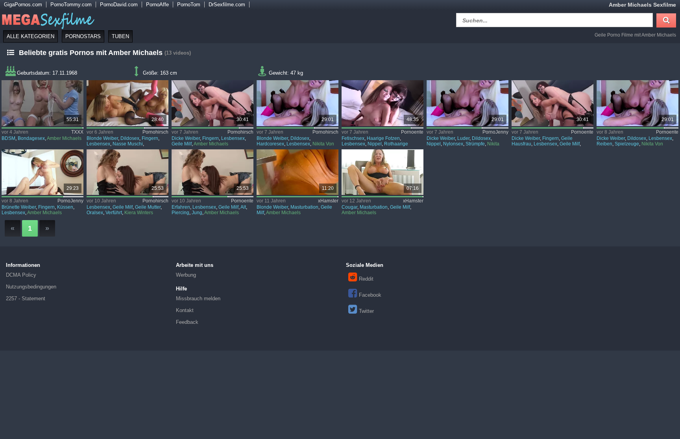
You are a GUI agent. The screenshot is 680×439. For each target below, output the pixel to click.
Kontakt (185, 310)
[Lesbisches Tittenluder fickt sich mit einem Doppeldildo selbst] (467, 103)
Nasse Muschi (128, 144)
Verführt (113, 212)
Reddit (366, 279)
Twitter (366, 311)
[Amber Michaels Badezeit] (297, 172)
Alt (243, 207)
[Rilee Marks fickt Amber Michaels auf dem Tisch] (42, 172)
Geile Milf (182, 144)
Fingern (150, 138)
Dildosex (129, 138)
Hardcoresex (270, 144)
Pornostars (83, 36)
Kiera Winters (138, 212)
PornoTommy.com (71, 4)
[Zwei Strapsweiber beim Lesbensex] (212, 103)
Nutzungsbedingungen (31, 287)
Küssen (65, 207)
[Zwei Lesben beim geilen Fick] (297, 103)
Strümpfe (475, 144)
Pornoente (412, 132)
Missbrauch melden (198, 298)
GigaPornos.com (23, 4)
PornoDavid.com (119, 4)
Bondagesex (31, 138)
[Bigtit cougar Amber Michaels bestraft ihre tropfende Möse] (382, 172)
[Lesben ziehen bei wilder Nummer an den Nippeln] (382, 103)
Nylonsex (453, 144)
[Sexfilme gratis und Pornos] (47, 19)
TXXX (77, 132)
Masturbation (304, 207)
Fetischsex (353, 138)
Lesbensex (98, 144)
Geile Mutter (148, 207)
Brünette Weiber (19, 207)
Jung (197, 212)
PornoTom (188, 4)
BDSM (8, 138)
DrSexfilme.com (227, 4)
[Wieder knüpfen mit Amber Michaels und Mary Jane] (42, 103)
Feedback (187, 322)
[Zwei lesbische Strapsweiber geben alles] (552, 103)
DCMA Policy (21, 275)
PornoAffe (157, 4)
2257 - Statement (25, 298)
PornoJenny (495, 132)
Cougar (349, 207)
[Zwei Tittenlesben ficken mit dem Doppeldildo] (127, 103)
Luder (463, 138)
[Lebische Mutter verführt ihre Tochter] (127, 172)
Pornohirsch (155, 132)
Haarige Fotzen (383, 138)
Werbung (186, 275)
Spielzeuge (627, 144)
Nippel (375, 144)
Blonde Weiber (102, 138)
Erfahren (181, 207)
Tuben (120, 36)
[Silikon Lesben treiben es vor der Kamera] (637, 103)
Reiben (604, 144)
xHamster (328, 201)
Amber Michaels (64, 138)
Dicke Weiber (186, 138)
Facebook (370, 295)
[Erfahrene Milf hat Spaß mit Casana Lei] (212, 172)
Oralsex (95, 212)
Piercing (180, 212)
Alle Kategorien (30, 36)
